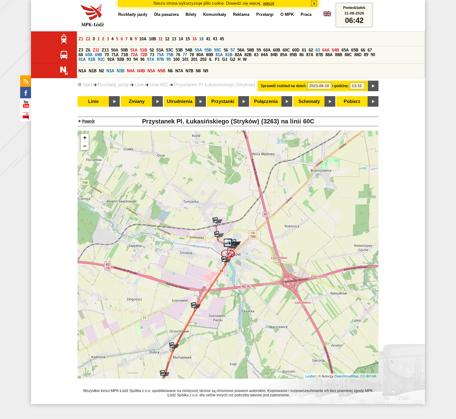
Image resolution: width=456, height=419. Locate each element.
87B (319, 54)
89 (366, 54)
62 (311, 50)
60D (295, 50)
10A (142, 39)
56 (226, 50)
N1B (92, 71)
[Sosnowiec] (196, 307)
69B (98, 54)
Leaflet (310, 375)
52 (152, 50)
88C (348, 54)
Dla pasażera (166, 14)
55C (217, 50)
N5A (151, 71)
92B (120, 59)
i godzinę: (340, 86)
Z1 (80, 39)
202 (203, 59)
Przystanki (222, 101)
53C (169, 50)
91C (101, 59)
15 (188, 39)
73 (152, 54)
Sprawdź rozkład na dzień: (283, 86)
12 (167, 39)
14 (181, 39)
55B (208, 50)
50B (124, 50)
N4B (141, 71)
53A (159, 50)
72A (134, 54)
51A (133, 50)
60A (266, 50)
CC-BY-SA (368, 375)
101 (185, 59)
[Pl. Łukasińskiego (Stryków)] (230, 248)
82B (248, 54)
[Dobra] (174, 347)
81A (219, 54)
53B (179, 50)
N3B (120, 71)
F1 (217, 59)
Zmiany (137, 101)
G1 (224, 59)
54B (188, 50)
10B (152, 39)
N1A (82, 71)
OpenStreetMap (346, 375)
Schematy (309, 101)
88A (329, 54)
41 (208, 39)
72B (143, 54)
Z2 (88, 39)
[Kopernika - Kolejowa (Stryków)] (219, 236)
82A (238, 54)
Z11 (96, 50)
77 (185, 54)
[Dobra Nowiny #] (165, 375)
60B (276, 50)
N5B (161, 71)
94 (135, 59)
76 (178, 54)
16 (194, 39)
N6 (170, 71)
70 (107, 54)
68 (80, 54)
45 (222, 39)
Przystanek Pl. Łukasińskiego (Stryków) (214, 84)
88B (338, 54)
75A (160, 54)
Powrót (88, 121)
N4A (131, 71)
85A (283, 54)
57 (232, 50)
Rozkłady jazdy (113, 84)
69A (88, 54)
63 (317, 50)
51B (143, 50)
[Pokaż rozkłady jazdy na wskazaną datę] (373, 86)
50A (114, 50)
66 (363, 50)
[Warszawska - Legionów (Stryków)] (226, 261)
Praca (306, 14)
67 (370, 50)
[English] (327, 15)
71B (124, 54)
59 (259, 50)
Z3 (80, 50)
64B (335, 50)
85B (293, 54)
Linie (139, 84)
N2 (101, 71)
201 (194, 59)
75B (169, 54)
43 (215, 39)
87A (309, 54)
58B (250, 50)
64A (325, 50)
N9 (205, 71)
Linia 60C (159, 84)
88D (357, 54)
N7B (189, 71)
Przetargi (265, 14)
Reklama (241, 14)
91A (82, 59)
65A (345, 50)
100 (176, 59)
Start (87, 84)
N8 (198, 71)
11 (161, 39)
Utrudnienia (179, 101)
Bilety (191, 14)
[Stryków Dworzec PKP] (217, 222)
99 (168, 59)
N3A (110, 71)
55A (198, 50)
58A (240, 50)
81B (228, 54)
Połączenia (266, 101)
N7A (179, 71)
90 (373, 54)
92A (110, 59)
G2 (232, 59)
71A (114, 54)
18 (201, 39)
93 (129, 59)
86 (301, 54)
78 (192, 54)
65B (354, 50)
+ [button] (85, 137)
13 (174, 39)
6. (210, 59)
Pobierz (352, 101)
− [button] (85, 146)
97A (150, 59)
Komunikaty (214, 14)
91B (91, 59)
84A (264, 54)
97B (160, 59)
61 (304, 50)
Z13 (105, 50)
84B (274, 54)
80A (199, 54)
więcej (268, 3)
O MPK (287, 14)
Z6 (88, 50)
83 (256, 54)
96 (142, 59)
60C (286, 50)
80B (209, 54)
